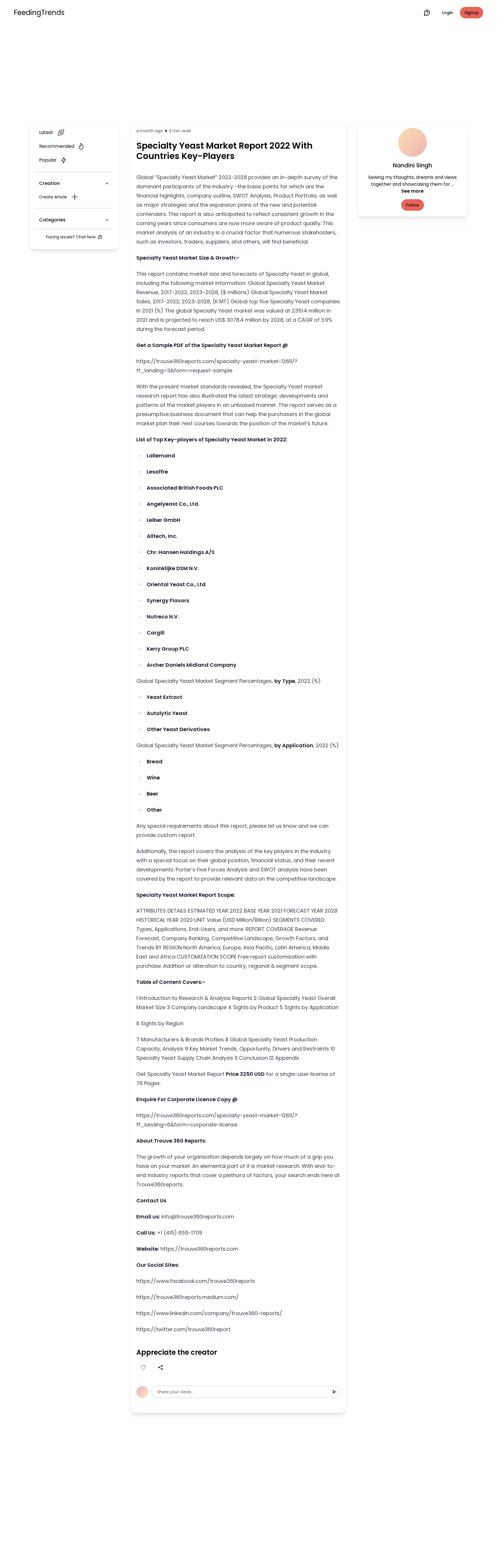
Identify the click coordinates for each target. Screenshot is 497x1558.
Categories (52, 219)
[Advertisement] (248, 72)
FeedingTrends (39, 12)
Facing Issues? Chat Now (70, 237)
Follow (412, 205)
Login (447, 13)
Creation (49, 183)
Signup (471, 13)
